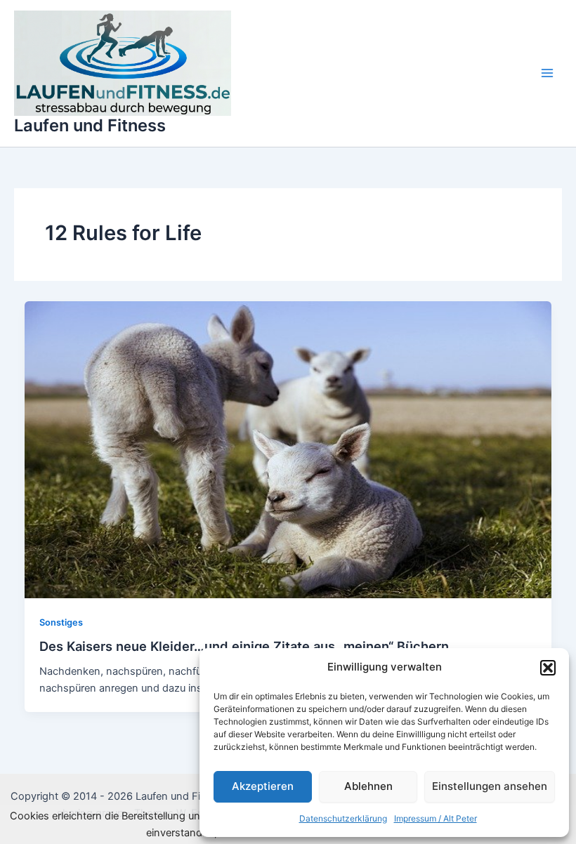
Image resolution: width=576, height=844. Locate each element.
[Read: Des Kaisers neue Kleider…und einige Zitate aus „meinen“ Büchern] (288, 449)
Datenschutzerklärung (343, 818)
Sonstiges (61, 622)
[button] (548, 668)
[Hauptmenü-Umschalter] (547, 73)
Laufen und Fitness (90, 125)
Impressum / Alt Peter (435, 818)
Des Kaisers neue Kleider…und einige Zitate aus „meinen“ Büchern (244, 646)
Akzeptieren (263, 786)
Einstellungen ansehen (489, 786)
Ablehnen (368, 786)
